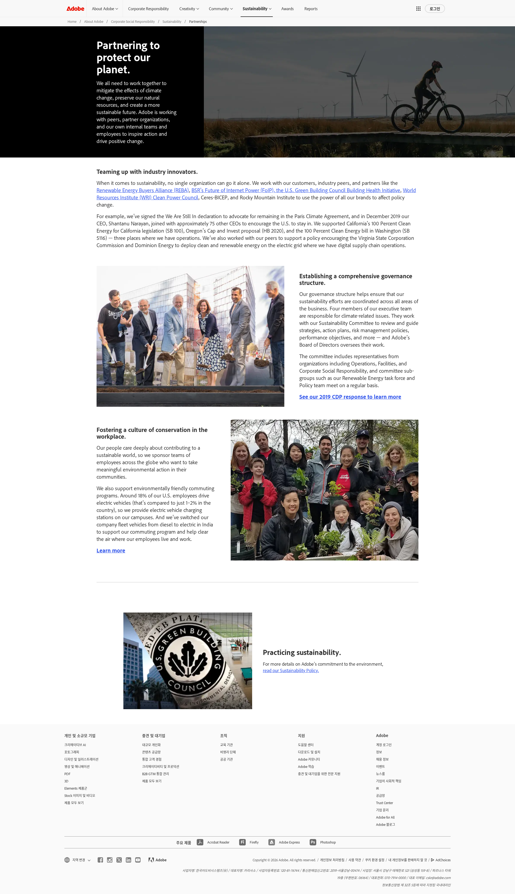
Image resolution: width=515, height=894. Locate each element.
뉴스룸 (380, 773)
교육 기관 (226, 744)
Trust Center (384, 802)
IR (377, 788)
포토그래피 (71, 752)
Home (72, 21)
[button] (418, 8)
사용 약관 (354, 860)
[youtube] (138, 860)
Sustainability (255, 8)
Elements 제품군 (75, 788)
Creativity (187, 8)
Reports (311, 8)
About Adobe (103, 8)
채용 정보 (382, 759)
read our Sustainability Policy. (291, 670)
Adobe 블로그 (385, 824)
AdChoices (443, 860)
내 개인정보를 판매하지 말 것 (407, 860)
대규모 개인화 (151, 744)
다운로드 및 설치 (309, 752)
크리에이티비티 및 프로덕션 (160, 766)
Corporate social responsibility (133, 21)
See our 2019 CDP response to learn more (350, 396)
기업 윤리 (382, 810)
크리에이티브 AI (75, 744)
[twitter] (119, 860)
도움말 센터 (306, 744)
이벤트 (380, 766)
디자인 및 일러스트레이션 (81, 759)
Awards (287, 8)
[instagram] (109, 860)
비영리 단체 (228, 752)
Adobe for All (385, 817)
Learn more (111, 550)
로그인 (435, 8)
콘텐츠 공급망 (151, 752)
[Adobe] (75, 8)
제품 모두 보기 (74, 802)
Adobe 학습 (306, 766)
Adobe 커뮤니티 (309, 759)
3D (66, 781)
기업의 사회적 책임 (388, 781)
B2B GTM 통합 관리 (155, 773)
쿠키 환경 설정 (374, 860)
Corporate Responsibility (148, 8)
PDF (67, 773)
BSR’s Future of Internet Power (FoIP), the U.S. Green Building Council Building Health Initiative (296, 190)
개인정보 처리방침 (332, 860)
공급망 (380, 795)
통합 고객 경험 (151, 759)
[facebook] (100, 860)
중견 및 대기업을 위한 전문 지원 (319, 773)
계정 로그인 (384, 744)
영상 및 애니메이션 (77, 766)
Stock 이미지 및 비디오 (79, 795)
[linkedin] (128, 860)
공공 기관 (226, 759)
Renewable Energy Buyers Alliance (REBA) (143, 190)
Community (219, 8)
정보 (379, 752)
